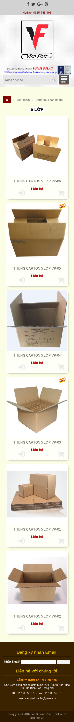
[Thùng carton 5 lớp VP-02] (37, 581)
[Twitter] (32, 4)
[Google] (39, 4)
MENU (64, 80)
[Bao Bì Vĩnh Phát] (37, 40)
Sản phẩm (23, 99)
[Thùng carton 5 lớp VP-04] (37, 320)
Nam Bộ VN (37, 717)
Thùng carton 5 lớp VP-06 (37, 181)
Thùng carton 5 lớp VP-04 (37, 355)
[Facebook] (27, 4)
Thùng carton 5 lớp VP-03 (37, 442)
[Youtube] (46, 4)
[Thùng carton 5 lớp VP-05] (37, 233)
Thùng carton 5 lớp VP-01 (37, 529)
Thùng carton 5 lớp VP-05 (37, 268)
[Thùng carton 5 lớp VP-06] (37, 146)
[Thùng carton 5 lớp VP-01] (37, 494)
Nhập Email (12, 661)
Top (64, 703)
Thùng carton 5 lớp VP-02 (37, 616)
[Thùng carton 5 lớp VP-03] (37, 407)
